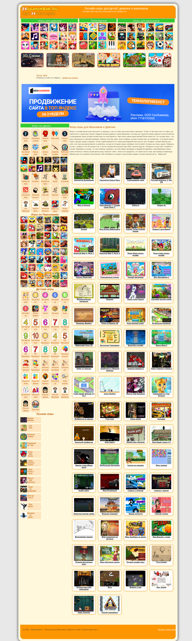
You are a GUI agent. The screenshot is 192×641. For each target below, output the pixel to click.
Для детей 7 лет (25, 314)
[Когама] (83, 27)
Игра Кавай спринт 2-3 (161, 442)
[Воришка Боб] (121, 27)
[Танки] (140, 45)
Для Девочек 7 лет (55, 328)
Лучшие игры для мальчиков (83, 588)
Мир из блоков (84, 205)
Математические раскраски (84, 300)
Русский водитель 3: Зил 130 (161, 181)
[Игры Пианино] (111, 45)
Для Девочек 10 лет (35, 341)
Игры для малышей (26, 368)
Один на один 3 (30, 496)
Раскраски (55, 313)
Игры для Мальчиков (55, 396)
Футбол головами (65, 209)
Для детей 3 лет (35, 301)
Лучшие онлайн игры (135, 562)
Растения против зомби (161, 299)
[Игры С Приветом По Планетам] (56, 259)
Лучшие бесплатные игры (83, 563)
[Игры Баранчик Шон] (32, 259)
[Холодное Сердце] (53, 27)
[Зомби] (159, 36)
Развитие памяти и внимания (45, 383)
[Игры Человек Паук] (48, 259)
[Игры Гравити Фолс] (56, 228)
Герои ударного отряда (30, 462)
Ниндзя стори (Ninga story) (83, 466)
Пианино (109, 299)
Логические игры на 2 (35, 196)
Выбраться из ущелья (84, 419)
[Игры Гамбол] (32, 251)
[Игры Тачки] (48, 244)
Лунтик (45, 313)
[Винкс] (53, 45)
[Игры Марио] (24, 259)
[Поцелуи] (53, 36)
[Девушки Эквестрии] (44, 27)
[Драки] (150, 45)
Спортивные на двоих (35, 139)
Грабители (55, 195)
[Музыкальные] (34, 36)
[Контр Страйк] (150, 27)
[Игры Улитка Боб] (24, 228)
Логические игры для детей (64, 356)
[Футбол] (159, 45)
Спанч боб (45, 195)
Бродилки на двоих (45, 182)
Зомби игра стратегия (135, 442)
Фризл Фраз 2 (161, 345)
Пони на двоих (35, 153)
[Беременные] (72, 27)
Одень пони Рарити (135, 299)
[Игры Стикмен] (24, 160)
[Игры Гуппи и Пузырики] (48, 275)
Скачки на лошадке (135, 465)
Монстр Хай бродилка (135, 394)
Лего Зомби (161, 587)
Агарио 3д (161, 205)
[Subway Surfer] (32, 168)
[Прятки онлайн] (64, 168)
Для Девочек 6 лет (45, 328)
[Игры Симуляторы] (92, 45)
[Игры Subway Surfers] (32, 236)
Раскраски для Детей (45, 368)
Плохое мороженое (110, 612)
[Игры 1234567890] (102, 45)
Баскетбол (35, 181)
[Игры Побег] (48, 168)
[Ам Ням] (111, 36)
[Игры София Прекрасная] (24, 244)
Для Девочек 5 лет (35, 328)
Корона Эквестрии (84, 277)
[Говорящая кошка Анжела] (25, 45)
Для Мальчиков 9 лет (55, 356)
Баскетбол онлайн (135, 345)
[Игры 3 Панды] (32, 244)
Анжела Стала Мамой (161, 229)
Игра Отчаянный (110, 491)
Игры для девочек (49, 20)
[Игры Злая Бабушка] (24, 267)
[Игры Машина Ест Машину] (40, 236)
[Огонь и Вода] (83, 36)
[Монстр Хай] (62, 27)
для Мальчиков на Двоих (25, 210)
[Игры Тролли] (64, 283)
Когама (84, 229)
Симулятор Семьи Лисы (110, 180)
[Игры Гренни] (48, 160)
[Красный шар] (83, 45)
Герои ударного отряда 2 (161, 369)
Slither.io (135, 205)
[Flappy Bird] (24, 168)
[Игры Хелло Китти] (48, 267)
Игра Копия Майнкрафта (110, 229)
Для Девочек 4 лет (26, 328)
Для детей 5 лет (55, 301)
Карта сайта (171, 630)
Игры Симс (35, 409)
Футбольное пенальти (161, 323)
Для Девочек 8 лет (65, 328)
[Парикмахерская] (72, 45)
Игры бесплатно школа (110, 562)
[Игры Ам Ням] (56, 236)
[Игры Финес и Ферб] (40, 267)
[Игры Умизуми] (48, 251)
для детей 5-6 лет (55, 382)
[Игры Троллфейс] (40, 228)
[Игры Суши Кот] (40, 251)
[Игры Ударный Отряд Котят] (64, 251)
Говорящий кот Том (30, 444)
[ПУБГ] (64, 160)
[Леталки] (168, 45)
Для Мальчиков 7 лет (35, 356)
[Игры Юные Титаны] (48, 283)
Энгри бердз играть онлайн (135, 254)
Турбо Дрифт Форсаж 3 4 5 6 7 (83, 395)
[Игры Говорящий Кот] (48, 220)
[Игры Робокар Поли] (64, 275)
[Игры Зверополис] (56, 283)
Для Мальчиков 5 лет (65, 342)
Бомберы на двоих (26, 182)
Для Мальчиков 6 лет (26, 356)
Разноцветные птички (109, 277)
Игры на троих (65, 139)
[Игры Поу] (24, 236)
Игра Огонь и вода (30, 471)
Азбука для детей (35, 396)
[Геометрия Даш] (92, 36)
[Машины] (168, 27)
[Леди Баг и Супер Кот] (25, 27)
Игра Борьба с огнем (161, 537)
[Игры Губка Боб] (32, 220)
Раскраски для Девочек (55, 368)
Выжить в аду (135, 587)
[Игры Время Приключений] (40, 244)
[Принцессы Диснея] (62, 36)
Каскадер (161, 419)
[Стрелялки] (140, 27)
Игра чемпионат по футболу (110, 538)
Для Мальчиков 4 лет (55, 342)
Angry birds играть (30, 454)
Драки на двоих (45, 139)
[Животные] (62, 45)
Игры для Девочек (45, 396)
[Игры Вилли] (24, 220)
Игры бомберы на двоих (135, 537)
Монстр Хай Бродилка (30, 480)
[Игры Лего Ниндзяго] (56, 220)
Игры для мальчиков (146, 20)
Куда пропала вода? (135, 323)
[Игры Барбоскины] (56, 251)
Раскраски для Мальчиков (64, 369)
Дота (110, 587)
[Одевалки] (34, 45)
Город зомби (135, 419)
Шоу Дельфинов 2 (161, 277)
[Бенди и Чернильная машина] (56, 168)
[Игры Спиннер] (102, 36)
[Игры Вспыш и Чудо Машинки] (64, 244)
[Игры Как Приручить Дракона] (40, 259)
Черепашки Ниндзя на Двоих (45, 210)
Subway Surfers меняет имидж (135, 230)
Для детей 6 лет (65, 301)
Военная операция (110, 514)
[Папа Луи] (25, 36)
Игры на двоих (41, 125)
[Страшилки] (121, 36)
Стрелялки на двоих (55, 153)
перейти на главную (70, 78)
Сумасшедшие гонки (135, 180)
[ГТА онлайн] (131, 27)
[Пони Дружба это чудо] (34, 27)
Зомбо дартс (83, 491)
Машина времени (29, 419)
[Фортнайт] (56, 160)
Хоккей (55, 181)
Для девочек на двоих (26, 153)
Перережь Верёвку (84, 323)
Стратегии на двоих (25, 196)
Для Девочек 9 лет (26, 341)
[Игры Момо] (32, 160)
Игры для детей (26, 301)
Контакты (161, 630)
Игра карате (30, 505)
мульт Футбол (110, 394)
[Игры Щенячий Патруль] (40, 220)
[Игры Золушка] (32, 275)
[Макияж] (44, 36)
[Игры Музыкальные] (40, 168)
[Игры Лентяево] (32, 267)
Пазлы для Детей (25, 382)
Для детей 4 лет (45, 301)
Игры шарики (161, 465)
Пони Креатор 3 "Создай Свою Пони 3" (110, 206)
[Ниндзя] (140, 36)
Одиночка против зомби (84, 514)
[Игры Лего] (64, 228)
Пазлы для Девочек (35, 382)
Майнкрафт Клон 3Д (83, 345)
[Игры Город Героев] (24, 275)
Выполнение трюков (84, 537)
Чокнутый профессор (84, 442)
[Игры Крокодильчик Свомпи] (56, 275)
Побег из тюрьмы (84, 369)
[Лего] (121, 45)
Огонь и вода (55, 138)
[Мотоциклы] (168, 36)
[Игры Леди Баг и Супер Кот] (48, 228)
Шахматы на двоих (30, 515)
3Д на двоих (65, 181)
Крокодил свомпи (30, 435)
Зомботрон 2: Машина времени (109, 370)
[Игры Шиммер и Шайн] (64, 267)
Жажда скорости (135, 514)
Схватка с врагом (161, 491)
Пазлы (65, 313)
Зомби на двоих (65, 196)
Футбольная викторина (110, 465)
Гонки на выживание (30, 489)
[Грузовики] (150, 36)
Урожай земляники (136, 277)
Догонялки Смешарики (109, 345)
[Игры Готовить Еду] (44, 45)
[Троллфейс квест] (102, 27)
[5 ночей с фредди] (111, 27)
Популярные (99, 20)
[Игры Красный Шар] (32, 228)
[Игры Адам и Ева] (56, 267)
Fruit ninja (30, 427)
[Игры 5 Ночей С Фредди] (64, 220)
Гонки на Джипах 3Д (109, 323)
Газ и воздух (161, 562)
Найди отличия (65, 382)
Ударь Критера (84, 612)
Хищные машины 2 (135, 369)
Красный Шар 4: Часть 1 (84, 253)
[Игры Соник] (24, 251)
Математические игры (26, 396)
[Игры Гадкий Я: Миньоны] (32, 283)
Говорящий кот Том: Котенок (161, 395)
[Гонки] (159, 27)
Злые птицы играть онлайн (161, 254)
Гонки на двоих (45, 153)
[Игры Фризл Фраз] (64, 259)
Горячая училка (161, 514)
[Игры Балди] (40, 160)
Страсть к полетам (135, 491)
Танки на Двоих (35, 209)
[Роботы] (131, 36)
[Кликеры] (131, 45)
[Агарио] (92, 27)
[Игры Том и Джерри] (40, 283)
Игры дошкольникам (36, 368)
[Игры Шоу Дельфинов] (64, 236)
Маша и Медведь (35, 314)
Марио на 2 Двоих (55, 210)
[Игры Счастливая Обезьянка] (40, 275)
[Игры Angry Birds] (48, 236)
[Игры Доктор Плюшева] (24, 283)
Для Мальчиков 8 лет (45, 356)
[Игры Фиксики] (56, 244)
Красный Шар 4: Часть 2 (110, 253)
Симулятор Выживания (84, 180)
